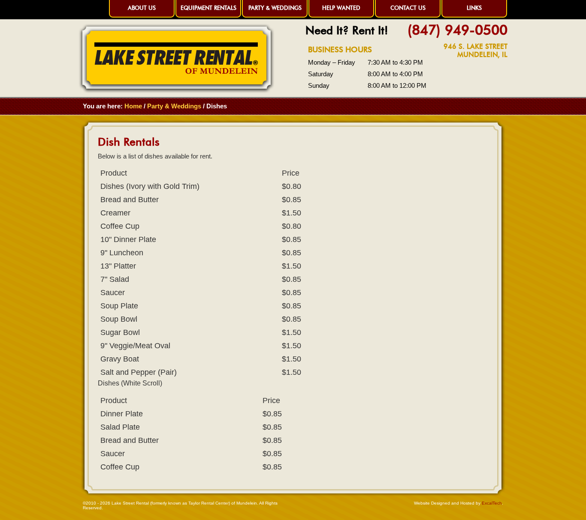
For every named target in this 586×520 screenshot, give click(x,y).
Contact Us (408, 7)
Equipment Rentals (208, 7)
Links (474, 7)
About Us (142, 7)
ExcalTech (492, 503)
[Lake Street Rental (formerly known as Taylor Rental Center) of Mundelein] (177, 91)
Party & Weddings (275, 7)
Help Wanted (341, 7)
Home (133, 106)
